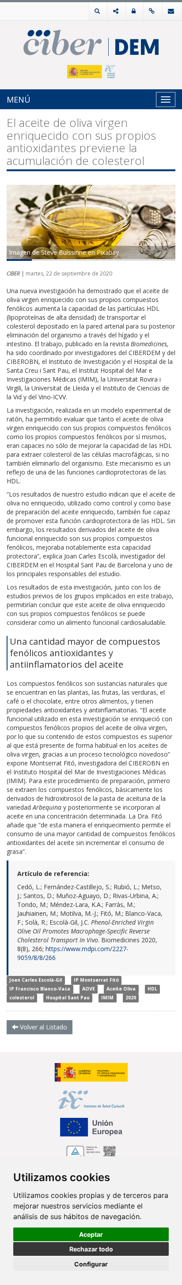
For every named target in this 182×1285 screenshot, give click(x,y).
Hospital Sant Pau (68, 998)
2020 (130, 998)
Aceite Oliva (121, 989)
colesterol (21, 998)
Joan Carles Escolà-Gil (35, 980)
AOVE (88, 989)
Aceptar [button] (91, 1234)
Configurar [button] (91, 1264)
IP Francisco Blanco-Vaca (39, 989)
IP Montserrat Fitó (96, 980)
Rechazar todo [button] (91, 1249)
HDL (152, 989)
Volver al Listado (42, 1027)
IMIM (107, 998)
